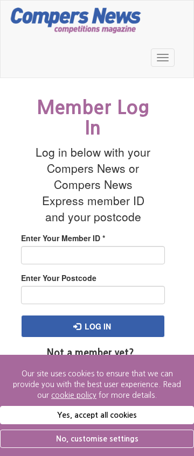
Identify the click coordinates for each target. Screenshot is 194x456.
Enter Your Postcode (58, 277)
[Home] (76, 19)
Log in (96, 326)
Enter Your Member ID (63, 238)
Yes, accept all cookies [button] (97, 415)
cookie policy (73, 395)
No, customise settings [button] (97, 439)
